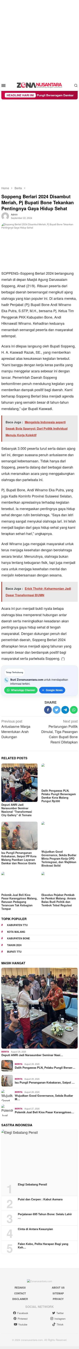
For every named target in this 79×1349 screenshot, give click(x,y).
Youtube (22, 1324)
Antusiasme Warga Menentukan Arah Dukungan (15, 729)
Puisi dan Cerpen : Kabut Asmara (40, 1199)
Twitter (60, 1313)
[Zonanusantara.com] (39, 84)
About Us (58, 1287)
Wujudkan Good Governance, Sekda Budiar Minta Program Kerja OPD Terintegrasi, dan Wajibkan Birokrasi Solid (58, 858)
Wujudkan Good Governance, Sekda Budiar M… (44, 1097)
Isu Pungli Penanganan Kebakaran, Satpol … (45, 1082)
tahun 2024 (14, 945)
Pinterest (23, 1318)
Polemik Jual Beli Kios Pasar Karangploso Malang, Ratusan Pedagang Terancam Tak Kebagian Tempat (19, 902)
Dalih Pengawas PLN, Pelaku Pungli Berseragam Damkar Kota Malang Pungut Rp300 (58, 796)
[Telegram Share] (65, 710)
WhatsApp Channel (23, 690)
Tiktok (60, 1324)
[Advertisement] (39, 40)
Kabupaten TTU (17, 925)
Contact (20, 1293)
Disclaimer (20, 1299)
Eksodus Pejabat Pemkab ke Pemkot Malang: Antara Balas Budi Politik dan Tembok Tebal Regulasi (58, 900)
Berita (5, 1051)
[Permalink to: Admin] (5, 215)
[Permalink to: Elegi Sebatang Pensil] (39, 1155)
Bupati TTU (14, 951)
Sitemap (58, 1293)
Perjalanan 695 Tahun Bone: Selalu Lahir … (45, 1215)
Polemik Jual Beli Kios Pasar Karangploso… (44, 1112)
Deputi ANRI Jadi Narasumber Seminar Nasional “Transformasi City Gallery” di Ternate (16, 810)
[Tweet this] (56, 710)
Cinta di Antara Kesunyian (35, 1229)
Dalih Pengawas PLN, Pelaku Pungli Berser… (45, 1067)
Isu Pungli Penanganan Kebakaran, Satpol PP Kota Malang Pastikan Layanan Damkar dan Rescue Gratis (19, 858)
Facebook (22, 1313)
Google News (54, 690)
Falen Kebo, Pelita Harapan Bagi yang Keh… (43, 1245)
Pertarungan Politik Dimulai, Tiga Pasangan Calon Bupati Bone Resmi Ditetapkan (59, 731)
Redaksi (20, 1287)
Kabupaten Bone (18, 938)
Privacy (58, 1299)
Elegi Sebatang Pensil (32, 1184)
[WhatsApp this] (74, 710)
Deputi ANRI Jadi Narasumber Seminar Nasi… (32, 1055)
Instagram (60, 1318)
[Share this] (48, 710)
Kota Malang (16, 932)
